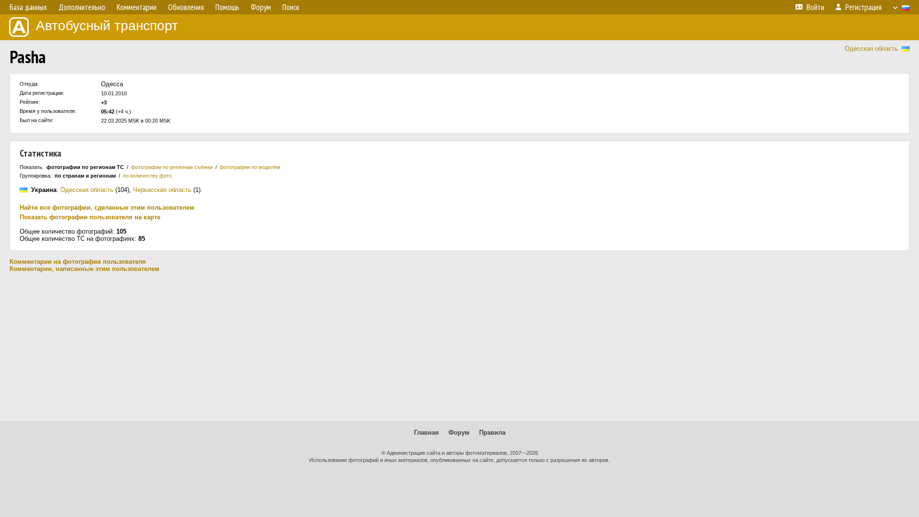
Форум (459, 432)
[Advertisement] (459, 347)
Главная (426, 432)
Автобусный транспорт (107, 25)
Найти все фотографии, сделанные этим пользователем (107, 207)
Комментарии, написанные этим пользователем (84, 268)
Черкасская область (162, 189)
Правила (492, 432)
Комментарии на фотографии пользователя (78, 261)
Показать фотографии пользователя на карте (90, 217)
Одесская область (871, 48)
